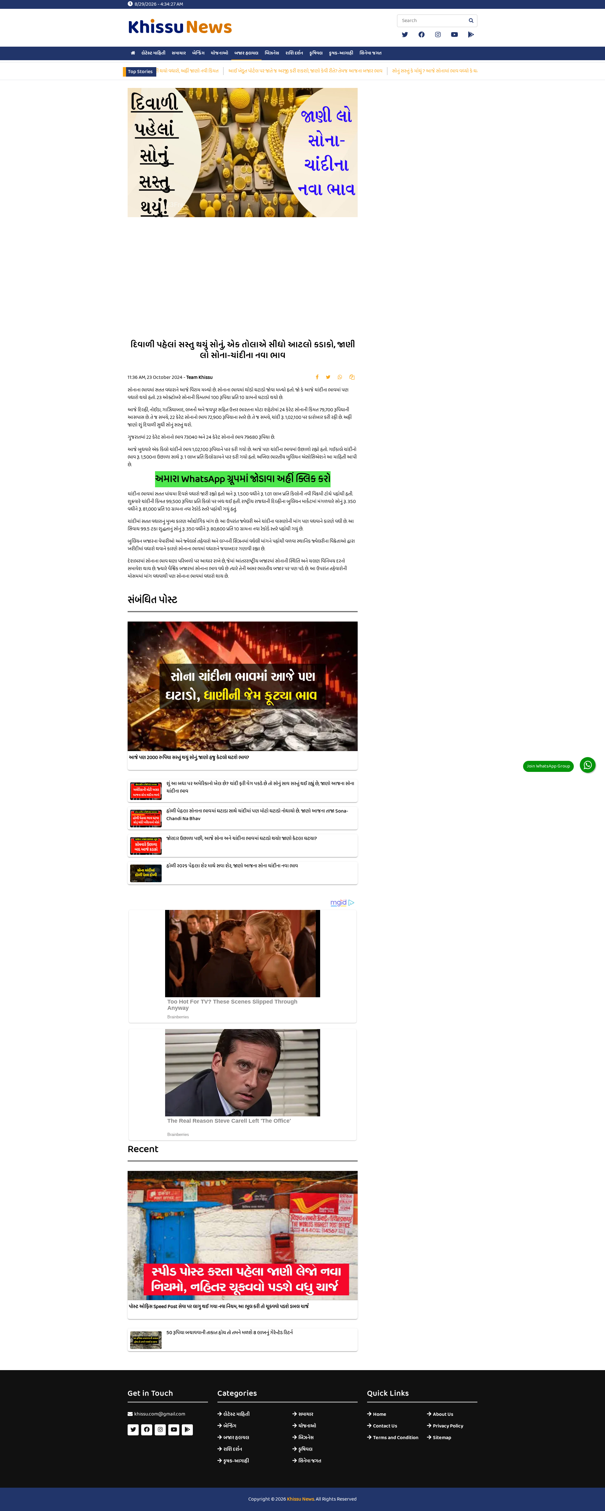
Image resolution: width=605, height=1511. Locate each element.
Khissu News (300, 1499)
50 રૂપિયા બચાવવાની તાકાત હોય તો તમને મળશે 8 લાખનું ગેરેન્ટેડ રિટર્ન (229, 1333)
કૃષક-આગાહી (341, 53)
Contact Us (385, 1426)
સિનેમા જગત (371, 53)
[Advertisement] (317, 283)
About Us (443, 1414)
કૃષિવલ (316, 53)
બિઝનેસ (272, 53)
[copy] (352, 377)
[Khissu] (471, 34)
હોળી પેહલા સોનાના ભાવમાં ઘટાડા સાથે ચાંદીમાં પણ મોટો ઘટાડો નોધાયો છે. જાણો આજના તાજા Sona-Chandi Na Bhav (257, 815)
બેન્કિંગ (198, 53)
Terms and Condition (395, 1438)
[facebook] (421, 34)
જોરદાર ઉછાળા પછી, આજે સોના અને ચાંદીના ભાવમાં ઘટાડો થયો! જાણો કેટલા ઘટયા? (241, 839)
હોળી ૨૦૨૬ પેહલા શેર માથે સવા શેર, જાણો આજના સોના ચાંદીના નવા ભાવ (232, 866)
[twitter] (405, 34)
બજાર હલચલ (246, 53)
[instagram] (438, 34)
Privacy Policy (448, 1426)
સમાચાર (179, 53)
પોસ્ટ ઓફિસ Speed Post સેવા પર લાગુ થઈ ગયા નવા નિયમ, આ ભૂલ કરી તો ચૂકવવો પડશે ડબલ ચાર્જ (219, 1307)
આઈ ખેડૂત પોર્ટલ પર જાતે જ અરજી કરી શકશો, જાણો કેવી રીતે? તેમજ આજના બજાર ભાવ (282, 71)
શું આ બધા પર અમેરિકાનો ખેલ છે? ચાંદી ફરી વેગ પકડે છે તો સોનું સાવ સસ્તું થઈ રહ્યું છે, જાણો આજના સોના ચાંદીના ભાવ (260, 788)
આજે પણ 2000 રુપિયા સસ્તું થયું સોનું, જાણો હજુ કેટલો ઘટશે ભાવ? (189, 758)
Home (379, 1414)
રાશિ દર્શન (294, 53)
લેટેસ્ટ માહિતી (153, 53)
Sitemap (442, 1438)
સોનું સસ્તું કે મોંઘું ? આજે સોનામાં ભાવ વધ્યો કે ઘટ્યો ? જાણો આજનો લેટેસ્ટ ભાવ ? (441, 71)
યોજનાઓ (219, 53)
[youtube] (454, 34)
